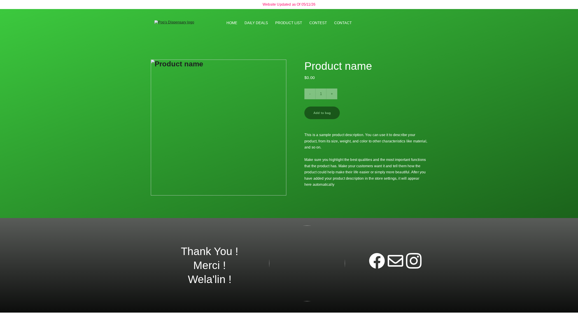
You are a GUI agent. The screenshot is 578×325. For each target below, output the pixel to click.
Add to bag (322, 113)
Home (231, 23)
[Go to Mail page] (395, 261)
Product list (288, 23)
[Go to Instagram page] (414, 261)
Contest (318, 23)
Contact (343, 23)
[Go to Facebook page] (377, 261)
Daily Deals (256, 23)
